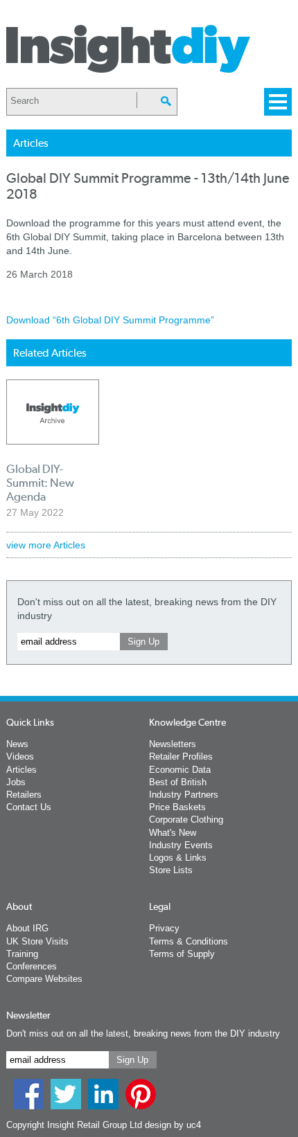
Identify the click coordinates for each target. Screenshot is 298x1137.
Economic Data (180, 769)
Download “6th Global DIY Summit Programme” (110, 319)
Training (22, 954)
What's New (172, 832)
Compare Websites (44, 979)
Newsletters (172, 744)
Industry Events (181, 845)
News (17, 744)
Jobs (16, 782)
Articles (21, 769)
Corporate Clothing (186, 819)
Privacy (164, 928)
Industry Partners (183, 794)
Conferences (31, 966)
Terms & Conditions (188, 941)
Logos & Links (178, 857)
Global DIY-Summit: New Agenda (40, 482)
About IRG (27, 928)
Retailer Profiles (181, 756)
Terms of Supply (182, 954)
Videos (20, 756)
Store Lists (171, 870)
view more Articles (45, 544)
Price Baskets (177, 807)
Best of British (178, 782)
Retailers (24, 794)
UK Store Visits (37, 941)
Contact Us (28, 807)
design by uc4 (173, 1125)
